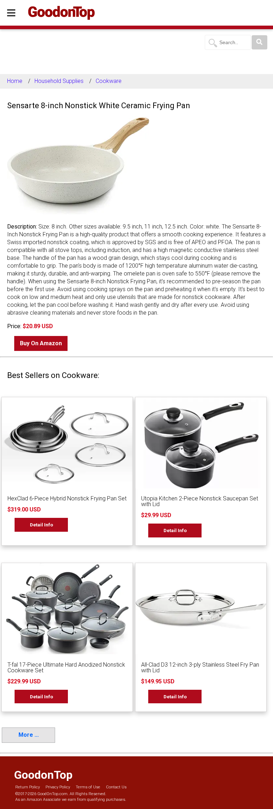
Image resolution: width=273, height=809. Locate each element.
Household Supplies (59, 81)
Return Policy (27, 787)
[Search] (259, 42)
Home (14, 81)
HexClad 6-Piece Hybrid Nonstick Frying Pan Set (67, 498)
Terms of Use (88, 787)
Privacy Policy (58, 787)
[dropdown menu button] (11, 13)
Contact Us (116, 787)
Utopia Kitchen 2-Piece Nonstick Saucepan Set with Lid (199, 501)
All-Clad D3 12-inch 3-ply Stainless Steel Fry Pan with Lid (200, 667)
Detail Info (41, 524)
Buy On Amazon (41, 343)
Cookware (109, 81)
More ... (28, 734)
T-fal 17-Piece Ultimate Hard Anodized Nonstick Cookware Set (66, 667)
